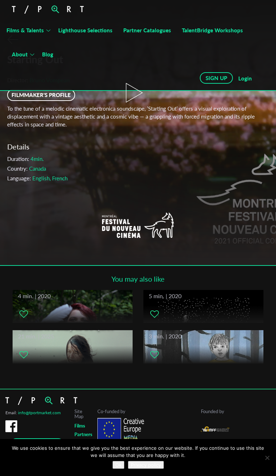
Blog (47, 54)
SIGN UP (216, 78)
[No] (267, 457)
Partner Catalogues (147, 30)
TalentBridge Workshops (212, 30)
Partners (83, 434)
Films (79, 426)
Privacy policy (146, 465)
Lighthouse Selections (85, 30)
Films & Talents (25, 30)
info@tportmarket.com (39, 412)
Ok (118, 465)
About (20, 54)
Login (245, 78)
